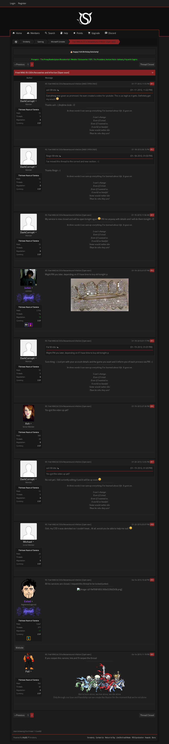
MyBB (24, 737)
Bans (154, 737)
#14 (152, 270)
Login (12, 3)
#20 (152, 654)
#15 (152, 341)
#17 (152, 462)
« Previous (20, 64)
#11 (152, 83)
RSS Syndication (138, 737)
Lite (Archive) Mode (123, 737)
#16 (152, 406)
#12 (152, 149)
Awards (148, 737)
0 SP (39, 123)
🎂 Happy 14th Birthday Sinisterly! (84, 51)
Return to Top (110, 737)
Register (22, 3)
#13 (152, 215)
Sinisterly (90, 737)
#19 (152, 580)
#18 (152, 524)
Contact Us (100, 737)
